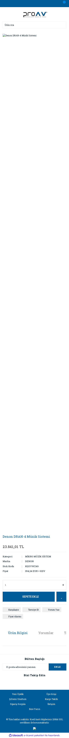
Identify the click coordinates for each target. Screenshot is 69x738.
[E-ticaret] (34, 735)
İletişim (51, 704)
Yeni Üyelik (18, 694)
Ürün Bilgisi (18, 633)
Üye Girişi (51, 694)
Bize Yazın (34, 709)
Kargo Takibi (51, 699)
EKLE (57, 666)
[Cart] (62, 3)
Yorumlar (45, 633)
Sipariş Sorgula (17, 704)
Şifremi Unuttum (17, 699)
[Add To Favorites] (61, 597)
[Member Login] (34, 3)
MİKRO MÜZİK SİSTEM (38, 556)
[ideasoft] (16, 735)
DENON (29, 561)
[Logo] (34, 13)
